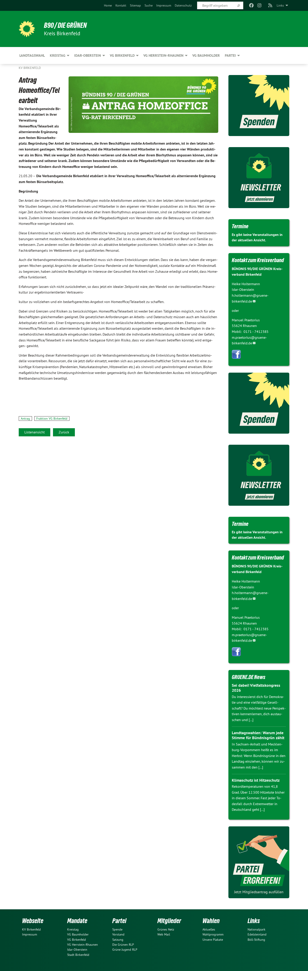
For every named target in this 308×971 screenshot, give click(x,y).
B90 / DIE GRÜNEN (65, 25)
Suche (149, 5)
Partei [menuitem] (230, 55)
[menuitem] (108, 5)
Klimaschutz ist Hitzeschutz (256, 780)
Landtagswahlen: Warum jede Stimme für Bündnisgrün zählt (258, 735)
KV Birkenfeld (30, 68)
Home (108, 5)
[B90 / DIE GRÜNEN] (27, 29)
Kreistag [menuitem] (57, 55)
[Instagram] (259, 5)
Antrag (25, 418)
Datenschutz (183, 5)
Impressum (163, 5)
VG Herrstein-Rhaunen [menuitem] (163, 55)
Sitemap (135, 5)
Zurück (64, 432)
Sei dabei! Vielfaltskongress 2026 (256, 688)
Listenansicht (34, 432)
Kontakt (120, 5)
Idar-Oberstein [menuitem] (87, 55)
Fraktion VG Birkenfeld (51, 418)
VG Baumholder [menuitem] (206, 55)
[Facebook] (251, 5)
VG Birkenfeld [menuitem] (122, 55)
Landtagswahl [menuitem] (32, 55)
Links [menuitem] (280, 5)
